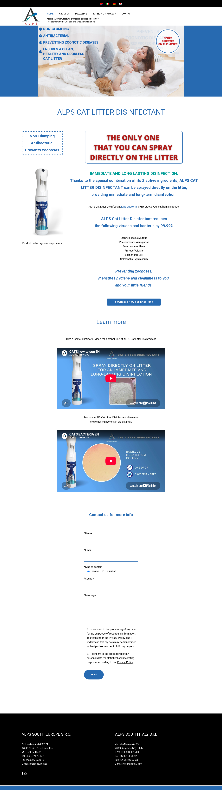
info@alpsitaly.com (132, 763)
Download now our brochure (134, 302)
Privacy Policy (117, 637)
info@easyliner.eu (38, 763)
